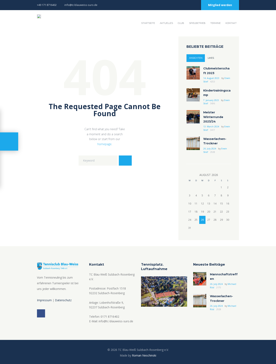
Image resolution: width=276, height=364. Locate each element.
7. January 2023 (211, 100)
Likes (211, 57)
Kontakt (231, 23)
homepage (104, 144)
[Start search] (125, 160)
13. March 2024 (211, 126)
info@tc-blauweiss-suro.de (80, 5)
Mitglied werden (220, 5)
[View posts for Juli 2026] (189, 175)
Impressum (44, 300)
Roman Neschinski (144, 355)
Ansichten (195, 57)
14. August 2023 (211, 78)
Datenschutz (63, 300)
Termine (215, 23)
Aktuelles (166, 23)
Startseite (148, 23)
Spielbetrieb (197, 23)
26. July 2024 (209, 148)
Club (181, 23)
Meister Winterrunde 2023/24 (213, 117)
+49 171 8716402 (47, 5)
